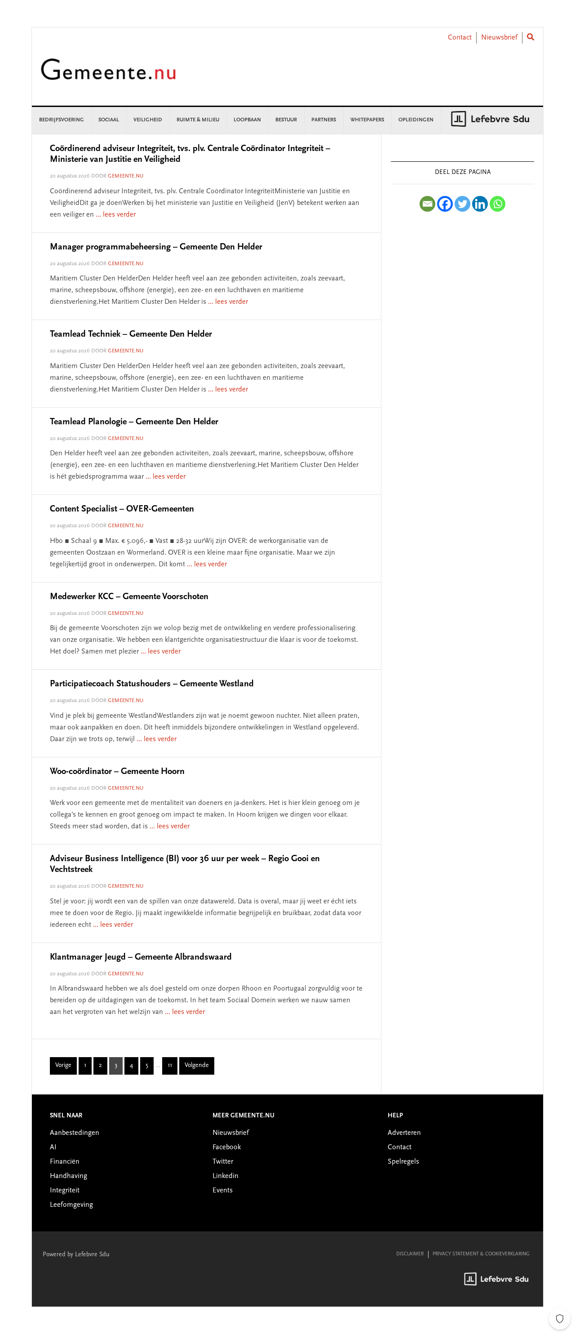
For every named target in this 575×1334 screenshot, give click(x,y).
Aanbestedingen (74, 1133)
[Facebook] (445, 204)
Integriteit (65, 1190)
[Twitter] (462, 204)
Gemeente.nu (108, 75)
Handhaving (68, 1176)
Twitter (222, 1161)
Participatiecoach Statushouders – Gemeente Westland (152, 684)
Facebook (226, 1147)
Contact (460, 37)
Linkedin (225, 1176)
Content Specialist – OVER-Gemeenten (122, 509)
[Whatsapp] (497, 204)
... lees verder (116, 214)
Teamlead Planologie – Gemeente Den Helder (134, 422)
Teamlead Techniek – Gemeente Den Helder (131, 334)
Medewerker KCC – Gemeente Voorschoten (129, 596)
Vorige (63, 1066)
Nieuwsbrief (499, 37)
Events (222, 1190)
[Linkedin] (480, 204)
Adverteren (404, 1133)
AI (53, 1147)
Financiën (65, 1161)
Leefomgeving (71, 1205)
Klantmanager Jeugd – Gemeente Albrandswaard (141, 957)
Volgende (197, 1066)
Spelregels (403, 1161)
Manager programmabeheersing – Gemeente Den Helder (156, 247)
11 (172, 1067)
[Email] (427, 204)
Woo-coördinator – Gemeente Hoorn (117, 771)
